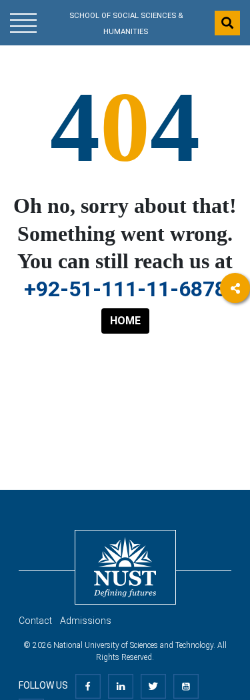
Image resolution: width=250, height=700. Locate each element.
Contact (35, 620)
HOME (125, 320)
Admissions (85, 620)
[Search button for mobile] (227, 23)
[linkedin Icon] (120, 685)
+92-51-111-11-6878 (125, 289)
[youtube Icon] (186, 685)
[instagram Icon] (235, 471)
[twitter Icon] (153, 685)
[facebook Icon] (88, 685)
